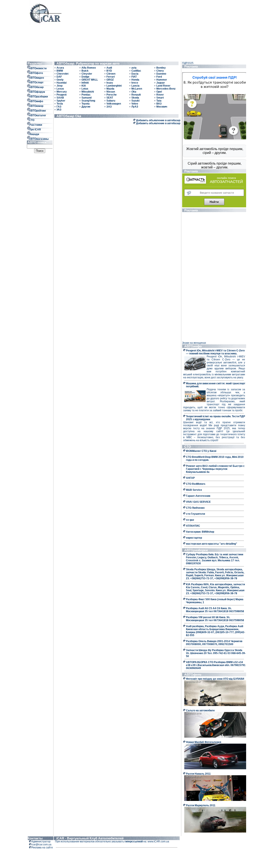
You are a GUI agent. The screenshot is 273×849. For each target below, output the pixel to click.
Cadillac (136, 70)
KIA (83, 85)
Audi (109, 67)
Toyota (85, 103)
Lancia (135, 85)
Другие (85, 106)
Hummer (161, 79)
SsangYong (88, 100)
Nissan (110, 91)
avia (133, 67)
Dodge (85, 76)
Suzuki (135, 100)
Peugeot (62, 94)
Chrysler (86, 73)
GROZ (110, 79)
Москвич (161, 106)
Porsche (111, 94)
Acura (60, 67)
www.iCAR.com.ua (158, 841)
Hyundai (62, 82)
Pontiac (86, 94)
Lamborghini (114, 85)
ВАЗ (159, 103)
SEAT (109, 97)
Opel (159, 91)
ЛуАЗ (134, 106)
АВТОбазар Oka (70, 116)
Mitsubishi (87, 91)
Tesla (60, 103)
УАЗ (59, 109)
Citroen (110, 73)
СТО (31, 120)
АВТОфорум (37, 91)
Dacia (134, 73)
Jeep (59, 85)
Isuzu (109, 82)
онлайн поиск (226, 178)
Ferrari (110, 76)
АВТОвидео (36, 77)
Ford (159, 76)
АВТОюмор (36, 106)
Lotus (84, 88)
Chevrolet (62, 73)
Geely (60, 79)
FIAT (134, 76)
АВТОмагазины (39, 138)
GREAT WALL (89, 79)
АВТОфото (36, 73)
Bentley (161, 67)
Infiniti (85, 82)
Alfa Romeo (88, 67)
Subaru (110, 100)
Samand (86, 97)
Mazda (110, 88)
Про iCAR (35, 129)
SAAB (60, 97)
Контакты (35, 838)
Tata (158, 100)
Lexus (60, 88)
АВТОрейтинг (37, 110)
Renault (136, 94)
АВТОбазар (36, 87)
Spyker (61, 100)
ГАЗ (59, 106)
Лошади (34, 134)
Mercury (62, 91)
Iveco (134, 82)
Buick (85, 70)
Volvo (134, 103)
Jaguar (160, 82)
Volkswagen (113, 103)
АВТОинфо (36, 101)
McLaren (136, 88)
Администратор (41, 841)
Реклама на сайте (42, 847)
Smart (160, 97)
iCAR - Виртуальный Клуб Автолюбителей (89, 838)
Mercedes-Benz (166, 88)
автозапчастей (226, 182)
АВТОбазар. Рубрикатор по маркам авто (89, 63)
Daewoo (161, 73)
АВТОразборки (38, 96)
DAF (59, 76)
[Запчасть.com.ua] (195, 182)
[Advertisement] (153, 30)
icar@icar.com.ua (41, 844)
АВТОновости (37, 68)
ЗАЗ (109, 106)
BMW (60, 70)
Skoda (135, 97)
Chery (160, 70)
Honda (135, 79)
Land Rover (163, 85)
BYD (109, 70)
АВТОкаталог (37, 115)
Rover (160, 94)
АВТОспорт (36, 82)
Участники (35, 124)
